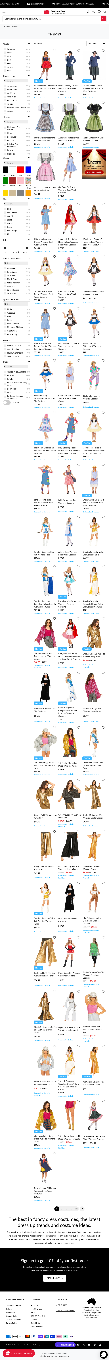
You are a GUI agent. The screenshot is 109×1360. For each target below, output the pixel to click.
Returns (9, 1309)
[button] (4, 12)
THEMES (15, 26)
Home (8, 26)
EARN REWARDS (16, 4)
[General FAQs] (93, 12)
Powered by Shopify (33, 1345)
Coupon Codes (11, 1316)
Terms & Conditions (13, 1319)
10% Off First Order (38, 1316)
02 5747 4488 (61, 1305)
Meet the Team (36, 1309)
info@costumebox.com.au (65, 1310)
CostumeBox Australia (19, 1345)
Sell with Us (35, 1323)
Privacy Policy (11, 1323)
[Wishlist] (99, 12)
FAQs (33, 1312)
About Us (34, 1305)
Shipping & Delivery (13, 1305)
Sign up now (53, 1278)
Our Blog (34, 1319)
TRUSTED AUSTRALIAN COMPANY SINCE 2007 (54, 4)
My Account (10, 1312)
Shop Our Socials (37, 1327)
